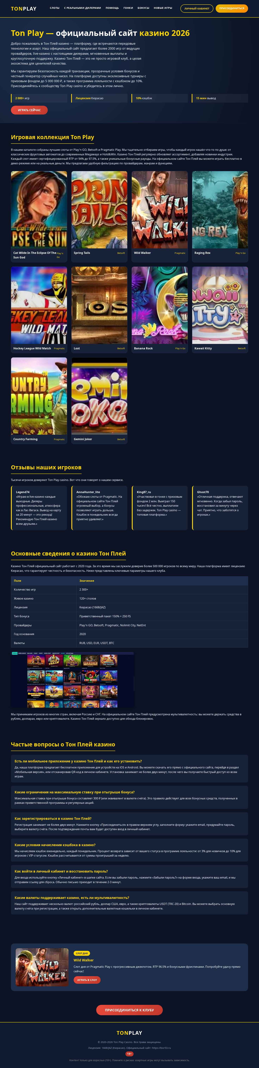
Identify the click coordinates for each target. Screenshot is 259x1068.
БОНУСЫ (143, 7)
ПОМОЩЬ (112, 7)
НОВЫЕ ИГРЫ (163, 7)
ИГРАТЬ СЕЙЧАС (29, 110)
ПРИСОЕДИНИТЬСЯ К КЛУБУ (129, 1010)
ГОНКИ (128, 7)
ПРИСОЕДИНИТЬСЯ (231, 8)
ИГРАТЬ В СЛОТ (87, 980)
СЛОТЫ (55, 7)
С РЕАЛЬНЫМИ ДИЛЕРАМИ (82, 7)
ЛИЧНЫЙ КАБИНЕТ (196, 8)
